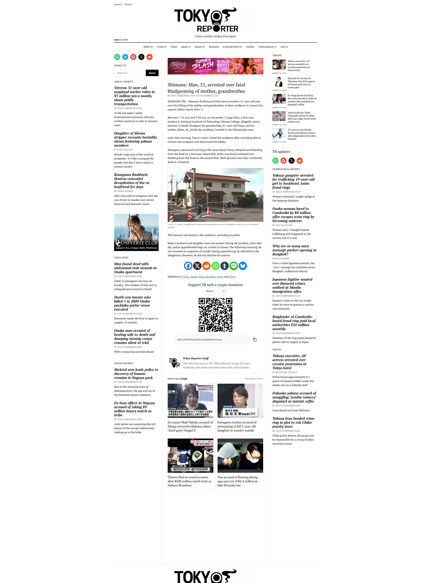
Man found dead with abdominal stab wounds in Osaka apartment (135, 268)
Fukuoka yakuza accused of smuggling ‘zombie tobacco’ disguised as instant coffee (294, 397)
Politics (250, 46)
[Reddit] (206, 266)
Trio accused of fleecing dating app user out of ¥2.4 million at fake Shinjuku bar (238, 481)
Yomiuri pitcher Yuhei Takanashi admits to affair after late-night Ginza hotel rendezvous (302, 117)
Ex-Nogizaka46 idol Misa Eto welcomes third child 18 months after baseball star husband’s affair (302, 100)
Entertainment (231, 46)
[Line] (233, 266)
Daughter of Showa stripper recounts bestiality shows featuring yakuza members (135, 139)
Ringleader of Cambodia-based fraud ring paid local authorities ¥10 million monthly (294, 323)
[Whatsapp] (215, 266)
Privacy (128, 4)
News (147, 46)
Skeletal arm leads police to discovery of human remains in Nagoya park (136, 374)
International (266, 46)
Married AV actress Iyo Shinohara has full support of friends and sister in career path (301, 83)
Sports (198, 46)
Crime (160, 46)
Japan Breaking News (211, 276)
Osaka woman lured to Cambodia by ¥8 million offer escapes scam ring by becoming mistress (293, 215)
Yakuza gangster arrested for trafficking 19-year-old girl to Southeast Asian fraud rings (293, 181)
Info (282, 46)
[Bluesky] (243, 266)
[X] (197, 266)
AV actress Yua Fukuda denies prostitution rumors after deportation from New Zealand (302, 134)
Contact (118, 4)
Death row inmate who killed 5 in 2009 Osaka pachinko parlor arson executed (132, 303)
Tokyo (173, 46)
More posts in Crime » (254, 378)
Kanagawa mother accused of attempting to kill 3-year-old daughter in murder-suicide (237, 426)
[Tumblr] (224, 266)
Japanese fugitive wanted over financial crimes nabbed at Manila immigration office (292, 285)
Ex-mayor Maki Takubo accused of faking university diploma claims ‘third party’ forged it (190, 426)
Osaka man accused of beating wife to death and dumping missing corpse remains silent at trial (134, 336)
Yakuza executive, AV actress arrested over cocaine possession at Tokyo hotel (299, 66)
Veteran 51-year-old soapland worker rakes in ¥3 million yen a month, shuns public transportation (134, 96)
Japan (184, 46)
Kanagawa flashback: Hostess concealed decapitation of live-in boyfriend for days (131, 181)
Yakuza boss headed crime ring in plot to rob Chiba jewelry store (293, 422)
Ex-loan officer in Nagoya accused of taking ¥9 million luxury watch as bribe (134, 409)
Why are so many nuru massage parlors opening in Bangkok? (294, 250)
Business (214, 46)
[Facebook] (188, 266)
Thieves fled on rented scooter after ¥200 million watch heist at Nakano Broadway (189, 481)
